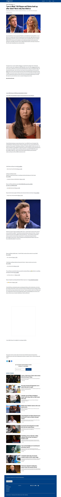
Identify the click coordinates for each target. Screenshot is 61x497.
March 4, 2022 (22, 179)
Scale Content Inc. (22, 477)
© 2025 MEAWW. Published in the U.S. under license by (13, 477)
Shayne (21, 65)
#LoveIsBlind (8, 176)
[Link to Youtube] (35, 485)
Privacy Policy (8, 488)
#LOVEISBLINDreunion (23, 184)
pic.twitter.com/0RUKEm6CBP (11, 185)
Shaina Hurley (8, 38)
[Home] (9, 1)
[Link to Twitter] (33, 485)
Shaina (7, 71)
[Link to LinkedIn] (38, 485)
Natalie (33, 67)
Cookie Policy (7, 489)
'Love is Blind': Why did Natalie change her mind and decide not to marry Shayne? (20, 95)
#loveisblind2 (35, 279)
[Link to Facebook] (30, 485)
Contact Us (19, 485)
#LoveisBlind (20, 166)
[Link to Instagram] (32, 485)
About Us (7, 485)
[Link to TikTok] (36, 485)
